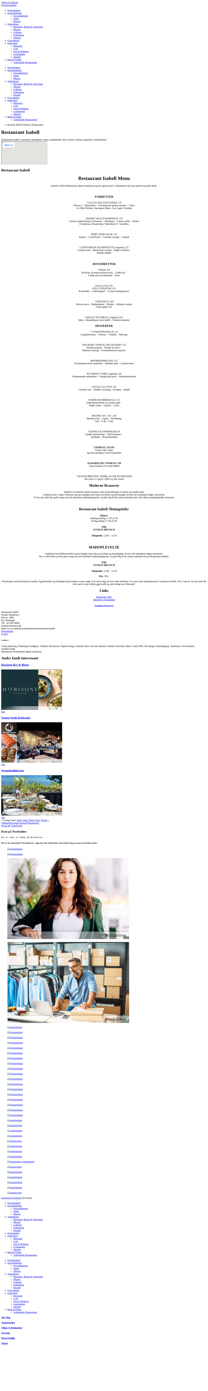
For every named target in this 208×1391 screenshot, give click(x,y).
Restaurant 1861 (104, 597)
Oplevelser (12, 43)
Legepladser (19, 54)
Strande (17, 38)
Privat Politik (8, 1338)
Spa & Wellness (21, 51)
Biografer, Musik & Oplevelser (28, 27)
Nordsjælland (13, 10)
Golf (15, 48)
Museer (17, 21)
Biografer (18, 46)
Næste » (45, 820)
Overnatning (13, 40)
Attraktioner (13, 24)
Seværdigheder (14, 13)
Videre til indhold (9, 2)
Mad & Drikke (14, 59)
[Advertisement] (92, 1368)
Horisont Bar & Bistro (15, 664)
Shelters (17, 57)
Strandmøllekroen (12, 770)
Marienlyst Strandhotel (104, 599)
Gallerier (17, 32)
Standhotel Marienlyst (104, 606)
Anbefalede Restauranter (25, 62)
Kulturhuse (18, 35)
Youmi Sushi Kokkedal (15, 717)
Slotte (16, 18)
